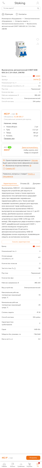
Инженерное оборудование (12, 19)
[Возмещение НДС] (16, 113)
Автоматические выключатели (13, 24)
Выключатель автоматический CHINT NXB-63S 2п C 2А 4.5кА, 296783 (19, 26)
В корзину (33, 458)
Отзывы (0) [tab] (24, 183)
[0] (37, 39)
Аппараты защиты (21, 21)
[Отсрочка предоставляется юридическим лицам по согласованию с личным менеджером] (30, 165)
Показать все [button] (9, 138)
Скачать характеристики (21, 242)
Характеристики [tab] (10, 183)
